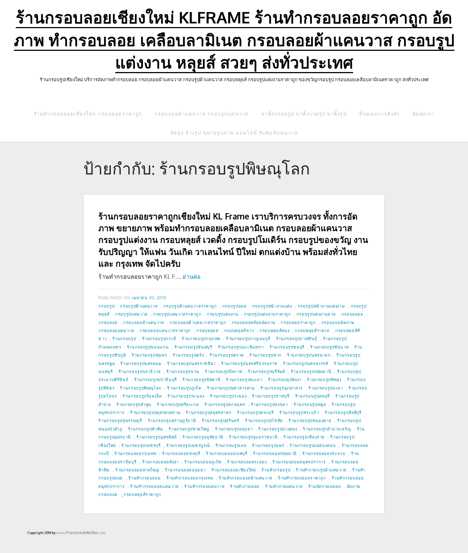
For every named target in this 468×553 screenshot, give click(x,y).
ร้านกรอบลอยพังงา (160, 461)
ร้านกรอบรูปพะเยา (244, 379)
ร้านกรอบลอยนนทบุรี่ (227, 453)
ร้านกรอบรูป (124, 338)
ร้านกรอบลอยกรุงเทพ (135, 453)
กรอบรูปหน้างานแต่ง (272, 306)
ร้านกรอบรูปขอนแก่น (148, 347)
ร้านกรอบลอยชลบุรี (181, 453)
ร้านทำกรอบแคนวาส (204, 486)
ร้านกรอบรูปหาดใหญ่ (189, 429)
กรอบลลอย (352, 314)
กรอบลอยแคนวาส (116, 330)
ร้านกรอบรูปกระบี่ (159, 338)
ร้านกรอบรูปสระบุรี (255, 412)
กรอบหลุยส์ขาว (239, 330)
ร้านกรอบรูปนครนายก (309, 355)
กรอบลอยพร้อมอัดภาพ (253, 322)
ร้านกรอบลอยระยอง (247, 461)
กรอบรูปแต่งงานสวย (316, 314)
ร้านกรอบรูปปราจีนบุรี (155, 379)
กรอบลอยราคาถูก (298, 322)
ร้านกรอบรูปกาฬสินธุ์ (296, 338)
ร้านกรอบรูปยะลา (325, 388)
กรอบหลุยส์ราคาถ (312, 330)
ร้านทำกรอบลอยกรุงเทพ (189, 478)
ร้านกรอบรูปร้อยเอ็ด (142, 396)
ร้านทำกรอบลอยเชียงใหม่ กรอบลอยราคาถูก (88, 114)
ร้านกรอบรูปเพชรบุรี (141, 445)
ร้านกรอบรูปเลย (231, 445)
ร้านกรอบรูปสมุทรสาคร (208, 412)
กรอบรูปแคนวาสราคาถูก (177, 314)
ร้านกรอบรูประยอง (228, 396)
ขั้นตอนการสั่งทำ (379, 114)
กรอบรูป (106, 306)
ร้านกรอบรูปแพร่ (268, 445)
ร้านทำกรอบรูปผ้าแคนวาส (321, 470)
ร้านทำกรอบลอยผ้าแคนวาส (245, 478)
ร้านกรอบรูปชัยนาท (329, 347)
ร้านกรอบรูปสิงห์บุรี (343, 412)
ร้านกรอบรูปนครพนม (141, 363)
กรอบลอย (107, 322)
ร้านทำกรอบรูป (275, 470)
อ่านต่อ (191, 276)
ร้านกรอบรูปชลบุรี (287, 347)
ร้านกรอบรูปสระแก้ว (299, 412)
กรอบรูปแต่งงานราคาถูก (267, 314)
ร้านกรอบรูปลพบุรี (312, 396)
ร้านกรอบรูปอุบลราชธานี (253, 437)
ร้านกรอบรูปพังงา (284, 379)
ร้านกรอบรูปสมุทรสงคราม (155, 412)
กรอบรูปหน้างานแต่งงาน (321, 306)
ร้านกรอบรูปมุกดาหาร (281, 388)
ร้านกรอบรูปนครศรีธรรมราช (249, 363)
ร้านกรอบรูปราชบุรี (270, 396)
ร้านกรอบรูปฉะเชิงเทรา (241, 347)
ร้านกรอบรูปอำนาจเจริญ (327, 429)
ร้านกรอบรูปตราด (227, 355)
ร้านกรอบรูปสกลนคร (224, 404)
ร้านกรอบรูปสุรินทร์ (220, 420)
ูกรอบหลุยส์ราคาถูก (142, 494)
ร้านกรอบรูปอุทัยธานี (202, 437)
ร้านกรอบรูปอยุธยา (234, 429)
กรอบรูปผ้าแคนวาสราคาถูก (190, 306)
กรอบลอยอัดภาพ (337, 322)
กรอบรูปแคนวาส (131, 314)
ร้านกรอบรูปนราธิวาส (139, 371)
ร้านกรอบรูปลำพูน (133, 404)
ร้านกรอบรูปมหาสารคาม (231, 388)
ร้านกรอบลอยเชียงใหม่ (233, 470)
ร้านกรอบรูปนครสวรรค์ (305, 363)
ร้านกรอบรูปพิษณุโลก (141, 388)
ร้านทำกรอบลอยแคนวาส (154, 486)
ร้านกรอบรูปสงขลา (269, 404)
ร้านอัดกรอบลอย (324, 486)
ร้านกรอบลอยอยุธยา (185, 470)
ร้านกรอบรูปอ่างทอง (277, 429)
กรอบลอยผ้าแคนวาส (143, 322)
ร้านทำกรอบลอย (144, 478)
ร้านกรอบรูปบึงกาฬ (223, 371)
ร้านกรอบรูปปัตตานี (201, 379)
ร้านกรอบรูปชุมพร (149, 355)
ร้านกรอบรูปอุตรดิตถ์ (156, 437)
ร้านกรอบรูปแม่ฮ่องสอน (313, 445)
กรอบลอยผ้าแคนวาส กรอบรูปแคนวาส (202, 114)
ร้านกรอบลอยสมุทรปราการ (299, 461)
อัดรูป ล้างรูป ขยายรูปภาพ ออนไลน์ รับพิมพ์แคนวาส (234, 133)
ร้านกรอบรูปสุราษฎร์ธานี (172, 420)
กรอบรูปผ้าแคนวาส (139, 306)
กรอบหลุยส (207, 330)
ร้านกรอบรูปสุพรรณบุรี (120, 420)
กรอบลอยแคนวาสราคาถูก (165, 330)
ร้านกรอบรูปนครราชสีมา (191, 363)
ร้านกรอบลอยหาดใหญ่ (137, 470)
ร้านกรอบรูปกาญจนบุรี (248, 338)
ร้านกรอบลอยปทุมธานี (275, 453)
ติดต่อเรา (423, 114)
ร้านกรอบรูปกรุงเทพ (201, 338)
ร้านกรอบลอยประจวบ (323, 453)
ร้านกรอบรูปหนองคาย (309, 420)
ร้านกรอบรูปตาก (265, 355)
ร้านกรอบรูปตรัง (188, 355)
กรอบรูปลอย (234, 306)
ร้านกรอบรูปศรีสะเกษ (178, 404)
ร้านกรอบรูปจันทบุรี (193, 347)
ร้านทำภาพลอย (244, 486)
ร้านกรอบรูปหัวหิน (145, 429)
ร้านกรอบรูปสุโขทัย (264, 420)
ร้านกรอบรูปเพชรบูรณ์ (188, 445)
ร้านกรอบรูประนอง (185, 396)
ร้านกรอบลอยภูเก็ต (203, 461)
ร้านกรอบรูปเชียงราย (304, 437)
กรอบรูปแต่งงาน (222, 314)
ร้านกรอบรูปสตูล (310, 404)
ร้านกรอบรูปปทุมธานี (311, 371)
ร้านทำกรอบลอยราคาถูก (302, 478)
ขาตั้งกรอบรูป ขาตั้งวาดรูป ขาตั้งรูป (304, 114)
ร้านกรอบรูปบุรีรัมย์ (266, 371)
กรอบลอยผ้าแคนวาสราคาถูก (198, 322)
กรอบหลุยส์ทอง (274, 330)
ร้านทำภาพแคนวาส (283, 486)
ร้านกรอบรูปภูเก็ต (184, 388)
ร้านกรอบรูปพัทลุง (324, 379)
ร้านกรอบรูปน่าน (182, 371)
